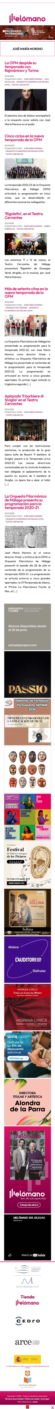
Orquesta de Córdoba (16, 308)
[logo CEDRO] (27, 1321)
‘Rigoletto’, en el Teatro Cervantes (24, 215)
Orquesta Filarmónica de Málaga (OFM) (24, 151)
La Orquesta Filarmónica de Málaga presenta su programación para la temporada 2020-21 (25, 502)
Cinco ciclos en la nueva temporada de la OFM (24, 137)
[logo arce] (27, 1342)
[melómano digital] (27, 627)
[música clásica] (27, 1054)
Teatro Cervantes (20, 85)
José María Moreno (33, 79)
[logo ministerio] (27, 1359)
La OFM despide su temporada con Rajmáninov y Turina (21, 66)
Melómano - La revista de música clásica (27, 18)
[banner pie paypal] (27, 1407)
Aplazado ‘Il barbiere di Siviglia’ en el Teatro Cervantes (24, 400)
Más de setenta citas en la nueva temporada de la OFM (26, 292)
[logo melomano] (27, 1276)
